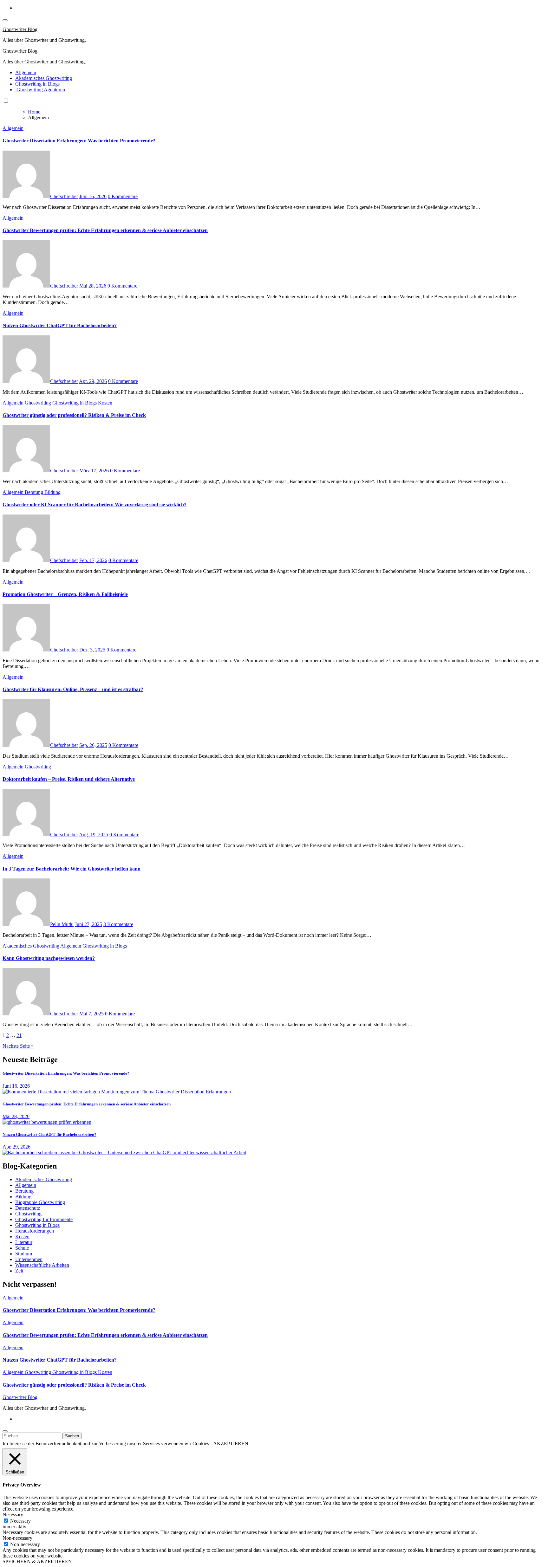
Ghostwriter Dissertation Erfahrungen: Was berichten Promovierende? (79, 140)
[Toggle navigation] (5, 20)
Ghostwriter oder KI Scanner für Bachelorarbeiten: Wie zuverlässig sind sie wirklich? (94, 504)
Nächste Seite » (18, 1046)
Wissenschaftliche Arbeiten (42, 1265)
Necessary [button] (13, 1514)
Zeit (19, 1270)
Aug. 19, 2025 (93, 834)
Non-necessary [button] (17, 1538)
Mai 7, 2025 (91, 1013)
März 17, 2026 (94, 470)
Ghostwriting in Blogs (37, 84)
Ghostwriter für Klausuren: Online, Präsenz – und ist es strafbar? (73, 689)
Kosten (105, 402)
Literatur (23, 1242)
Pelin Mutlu (62, 924)
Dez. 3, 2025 (92, 649)
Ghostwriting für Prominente (44, 1219)
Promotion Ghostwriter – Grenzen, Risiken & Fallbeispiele (65, 594)
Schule (22, 1248)
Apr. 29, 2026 (93, 381)
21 (19, 1035)
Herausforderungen (34, 1231)
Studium (23, 1253)
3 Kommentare (118, 924)
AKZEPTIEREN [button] (230, 1443)
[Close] (5, 1431)
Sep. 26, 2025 (93, 745)
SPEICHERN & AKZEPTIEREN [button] (37, 1561)
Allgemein (25, 72)
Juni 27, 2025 (88, 924)
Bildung (52, 492)
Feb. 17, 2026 (93, 560)
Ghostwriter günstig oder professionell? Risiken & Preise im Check (74, 415)
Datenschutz (27, 1208)
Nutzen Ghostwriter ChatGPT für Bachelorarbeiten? (60, 325)
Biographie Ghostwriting (40, 1202)
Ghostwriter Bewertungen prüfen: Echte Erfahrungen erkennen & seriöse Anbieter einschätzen (105, 230)
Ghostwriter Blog (20, 29)
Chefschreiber (64, 196)
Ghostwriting (38, 402)
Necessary (20, 1521)
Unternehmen (28, 1259)
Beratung (34, 492)
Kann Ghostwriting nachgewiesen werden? (49, 958)
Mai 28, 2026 (92, 285)
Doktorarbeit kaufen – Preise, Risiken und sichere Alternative (69, 779)
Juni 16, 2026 (93, 196)
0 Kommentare (123, 196)
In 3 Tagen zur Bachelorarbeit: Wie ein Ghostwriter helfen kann (71, 868)
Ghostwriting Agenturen (40, 89)
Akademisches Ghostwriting (43, 78)
